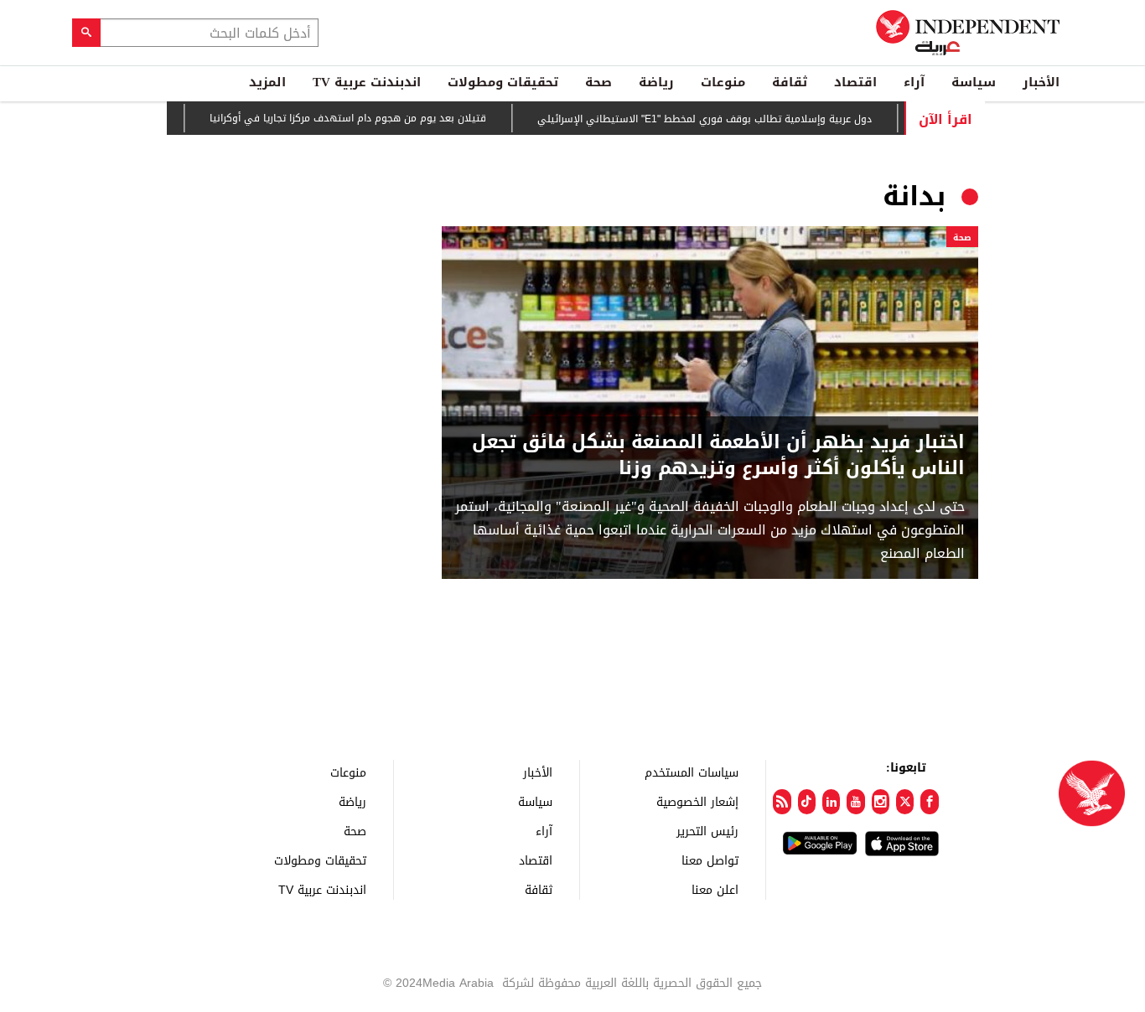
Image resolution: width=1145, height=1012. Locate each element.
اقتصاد (855, 82)
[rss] (781, 801)
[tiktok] (807, 801)
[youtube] (855, 801)
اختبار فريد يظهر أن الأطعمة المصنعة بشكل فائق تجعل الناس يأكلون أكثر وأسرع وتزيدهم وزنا (718, 456)
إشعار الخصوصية (697, 801)
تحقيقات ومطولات (503, 82)
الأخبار (1041, 82)
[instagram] (880, 801)
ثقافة (789, 82)
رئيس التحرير (707, 830)
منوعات (723, 82)
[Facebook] (929, 801)
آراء (914, 82)
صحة (598, 82)
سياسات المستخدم (691, 772)
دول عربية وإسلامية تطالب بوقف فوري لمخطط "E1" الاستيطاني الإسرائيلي (724, 119)
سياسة (973, 82)
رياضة (656, 82)
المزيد (267, 82)
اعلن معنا (715, 889)
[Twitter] (905, 801)
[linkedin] (831, 801)
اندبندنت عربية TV (367, 82)
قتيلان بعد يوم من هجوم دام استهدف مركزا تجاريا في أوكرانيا (367, 118)
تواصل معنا (709, 859)
